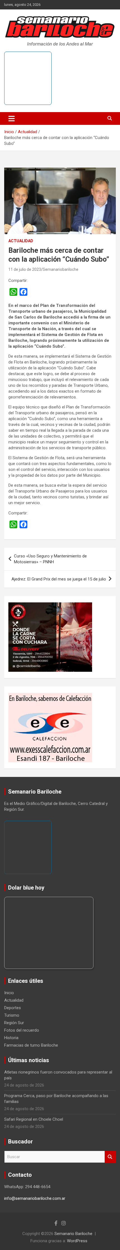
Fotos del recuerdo (21, 1030)
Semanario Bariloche (73, 1233)
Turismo (11, 1015)
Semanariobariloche (60, 269)
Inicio (9, 992)
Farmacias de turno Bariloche (31, 1045)
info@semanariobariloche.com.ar (34, 1198)
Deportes (12, 1007)
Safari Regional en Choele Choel (33, 1119)
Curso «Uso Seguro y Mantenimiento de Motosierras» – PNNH (50, 559)
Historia (11, 1037)
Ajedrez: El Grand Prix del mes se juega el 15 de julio (58, 579)
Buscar (110, 1157)
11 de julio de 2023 (24, 269)
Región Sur (14, 1022)
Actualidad (20, 241)
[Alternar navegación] (11, 118)
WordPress (77, 1240)
